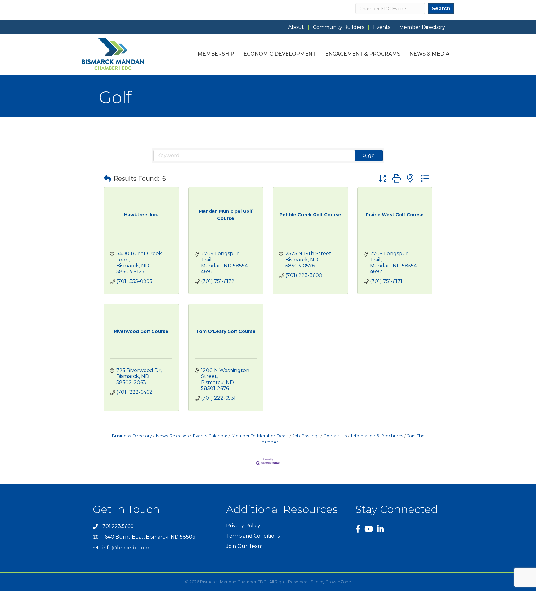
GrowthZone (338, 581)
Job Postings (306, 435)
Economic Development (279, 54)
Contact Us (335, 435)
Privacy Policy (243, 526)
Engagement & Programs (362, 54)
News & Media (429, 54)
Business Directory (132, 435)
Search (441, 8)
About (296, 27)
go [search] (371, 155)
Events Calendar (210, 435)
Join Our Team (244, 546)
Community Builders (338, 27)
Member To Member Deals (259, 435)
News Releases (172, 435)
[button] (107, 178)
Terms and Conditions (253, 536)
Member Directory (422, 27)
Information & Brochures (377, 435)
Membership (216, 54)
